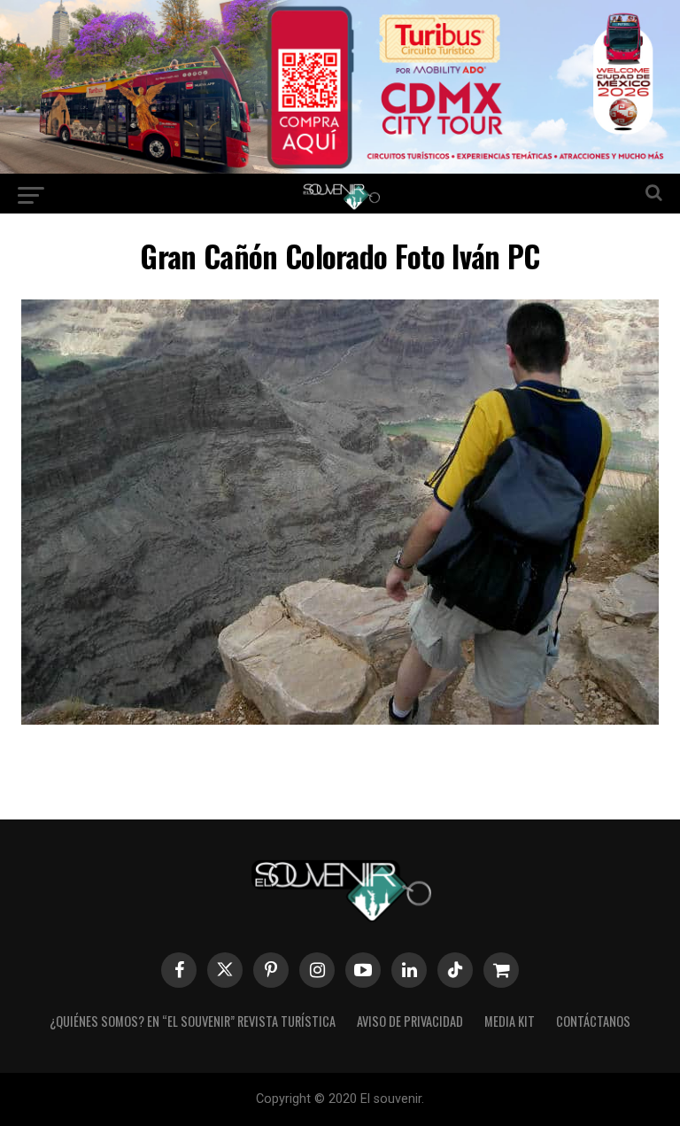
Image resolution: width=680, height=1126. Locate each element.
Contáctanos (593, 1021)
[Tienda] (501, 970)
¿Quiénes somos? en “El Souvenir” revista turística (193, 1021)
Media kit (509, 1021)
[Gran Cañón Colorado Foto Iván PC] (340, 719)
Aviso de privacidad (410, 1021)
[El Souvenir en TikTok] (455, 970)
